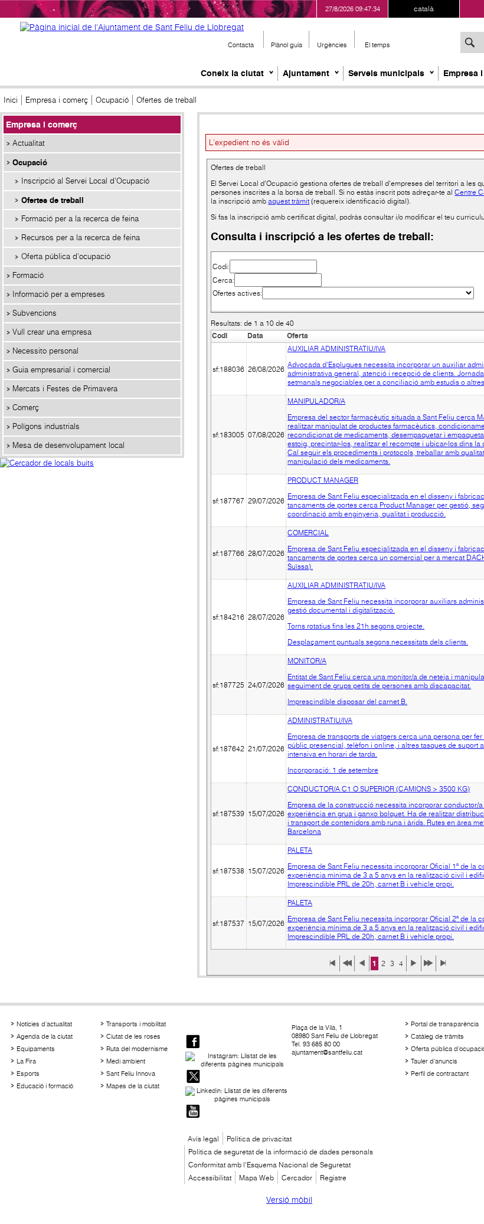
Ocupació (112, 100)
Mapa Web (256, 1177)
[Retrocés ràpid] (347, 967)
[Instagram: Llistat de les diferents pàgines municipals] (237, 1060)
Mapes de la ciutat (132, 1086)
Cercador (297, 1177)
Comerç (25, 407)
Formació (28, 275)
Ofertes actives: (237, 293)
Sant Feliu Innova (130, 1073)
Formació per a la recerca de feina (80, 219)
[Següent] (414, 967)
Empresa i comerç (56, 100)
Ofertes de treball (52, 200)
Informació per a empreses (58, 294)
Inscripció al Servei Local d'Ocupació (85, 181)
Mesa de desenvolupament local (68, 445)
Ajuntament (306, 73)
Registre (333, 1177)
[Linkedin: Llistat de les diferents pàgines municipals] (237, 1094)
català (424, 8)
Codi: (221, 266)
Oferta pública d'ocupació (65, 256)
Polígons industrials (46, 426)
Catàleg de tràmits (437, 1036)
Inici (11, 100)
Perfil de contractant (440, 1073)
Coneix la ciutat (232, 73)
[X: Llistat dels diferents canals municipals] (193, 1077)
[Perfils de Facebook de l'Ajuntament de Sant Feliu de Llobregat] (193, 1042)
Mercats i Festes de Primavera (64, 389)
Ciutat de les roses (133, 1036)
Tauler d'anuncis (434, 1061)
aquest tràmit (288, 201)
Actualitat (28, 143)
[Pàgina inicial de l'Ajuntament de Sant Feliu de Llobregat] (132, 27)
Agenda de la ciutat (45, 1036)
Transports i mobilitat (136, 1024)
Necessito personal (45, 351)
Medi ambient (125, 1061)
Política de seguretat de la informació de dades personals (280, 1151)
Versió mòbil (289, 1199)
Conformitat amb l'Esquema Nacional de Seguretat (269, 1164)
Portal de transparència (445, 1024)
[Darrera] (443, 967)
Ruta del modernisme (137, 1049)
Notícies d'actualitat (44, 1024)
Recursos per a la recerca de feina (80, 238)
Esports (28, 1073)
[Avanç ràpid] (428, 967)
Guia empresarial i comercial (61, 370)
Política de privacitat (259, 1138)
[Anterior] (362, 967)
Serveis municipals (386, 73)
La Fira (26, 1061)
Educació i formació (45, 1086)
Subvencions (34, 313)
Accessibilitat (209, 1177)
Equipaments (36, 1049)
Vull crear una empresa (51, 332)
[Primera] (332, 967)
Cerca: (223, 280)
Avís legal (203, 1138)
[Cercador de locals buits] (92, 475)
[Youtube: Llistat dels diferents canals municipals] (193, 1112)
